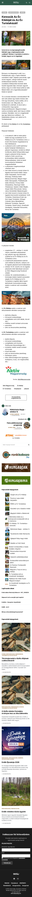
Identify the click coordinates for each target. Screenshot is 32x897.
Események (16, 414)
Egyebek (4, 12)
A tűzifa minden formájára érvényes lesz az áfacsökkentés (15, 712)
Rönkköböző (7, 885)
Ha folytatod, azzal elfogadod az (13, 859)
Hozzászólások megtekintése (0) (16, 397)
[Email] (17, 878)
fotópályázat (17, 388)
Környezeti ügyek (15, 808)
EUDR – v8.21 (5, 607)
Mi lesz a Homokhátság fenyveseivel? (12, 612)
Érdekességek (5, 757)
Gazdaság (21, 706)
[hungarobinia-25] (16, 480)
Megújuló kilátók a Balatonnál (19, 513)
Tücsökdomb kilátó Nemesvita (20, 534)
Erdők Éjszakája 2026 (10, 762)
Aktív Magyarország (8, 385)
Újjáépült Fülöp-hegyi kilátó (19, 538)
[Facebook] (14, 878)
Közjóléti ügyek (13, 655)
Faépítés (22, 12)
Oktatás (12, 759)
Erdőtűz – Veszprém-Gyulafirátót (11, 602)
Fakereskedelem (19, 654)
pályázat (26, 388)
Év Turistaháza (25, 124)
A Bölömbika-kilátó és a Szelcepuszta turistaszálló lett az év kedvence (18, 519)
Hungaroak (25, 885)
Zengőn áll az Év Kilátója (18, 494)
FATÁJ (16, 2)
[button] (2, 3)
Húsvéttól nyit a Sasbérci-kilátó (20, 508)
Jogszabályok (5, 655)
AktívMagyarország (24, 379)
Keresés (28, 444)
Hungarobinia (16, 885)
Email (3, 852)
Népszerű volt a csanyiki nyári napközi (13, 597)
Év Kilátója (13, 124)
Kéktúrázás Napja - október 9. (20, 529)
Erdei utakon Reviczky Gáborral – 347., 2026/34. (15, 592)
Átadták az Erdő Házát (17, 543)
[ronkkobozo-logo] (16, 455)
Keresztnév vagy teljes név (8, 846)
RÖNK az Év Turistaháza (18, 504)
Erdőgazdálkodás (13, 12)
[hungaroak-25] (16, 467)
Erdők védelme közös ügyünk (14, 812)
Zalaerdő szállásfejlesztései (19, 557)
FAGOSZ (7, 883)
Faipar (14, 427)
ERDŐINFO (23, 883)
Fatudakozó (14, 883)
